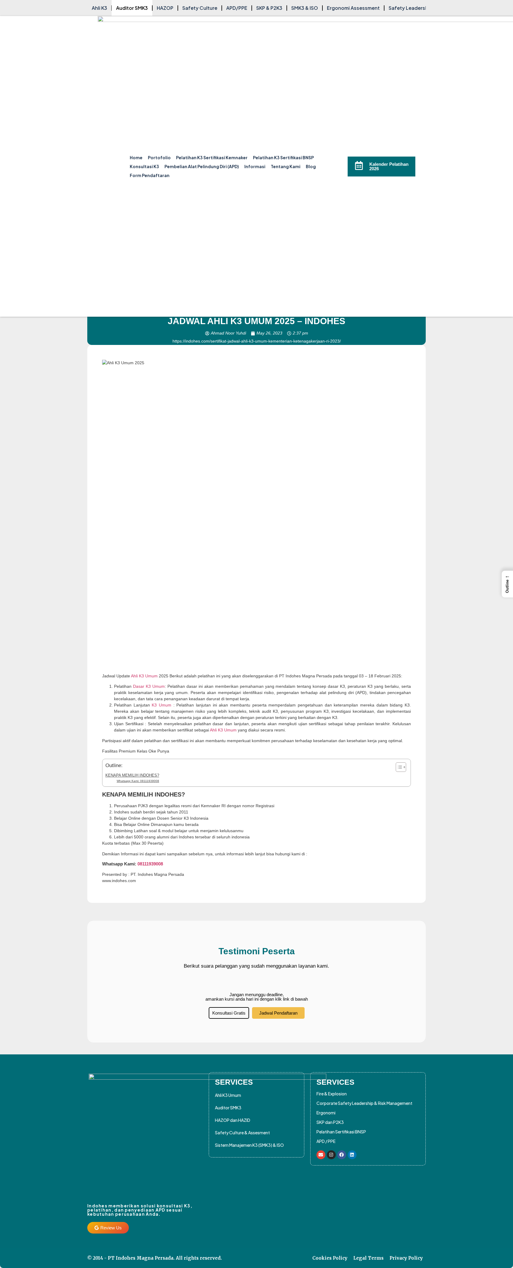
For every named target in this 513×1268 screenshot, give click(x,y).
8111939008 (151, 863)
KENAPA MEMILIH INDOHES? (132, 775)
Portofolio (159, 157)
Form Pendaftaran (150, 175)
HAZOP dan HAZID (232, 1120)
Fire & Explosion (331, 1093)
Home (136, 157)
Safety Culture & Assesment (242, 1132)
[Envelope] (320, 1154)
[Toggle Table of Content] (398, 767)
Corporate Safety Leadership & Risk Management (364, 1103)
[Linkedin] (352, 1154)
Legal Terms (368, 1258)
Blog (311, 166)
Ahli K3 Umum (144, 676)
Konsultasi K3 (144, 166)
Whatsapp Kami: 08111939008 (138, 781)
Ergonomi (325, 1112)
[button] (507, 584)
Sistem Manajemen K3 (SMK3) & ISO (249, 1145)
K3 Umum (161, 705)
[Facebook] (341, 1154)
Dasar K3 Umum (148, 686)
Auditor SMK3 (228, 1107)
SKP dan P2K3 (330, 1122)
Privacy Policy (406, 1258)
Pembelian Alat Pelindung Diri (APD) (201, 166)
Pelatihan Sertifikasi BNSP (341, 1131)
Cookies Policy (329, 1258)
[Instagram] (331, 1154)
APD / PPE (325, 1141)
